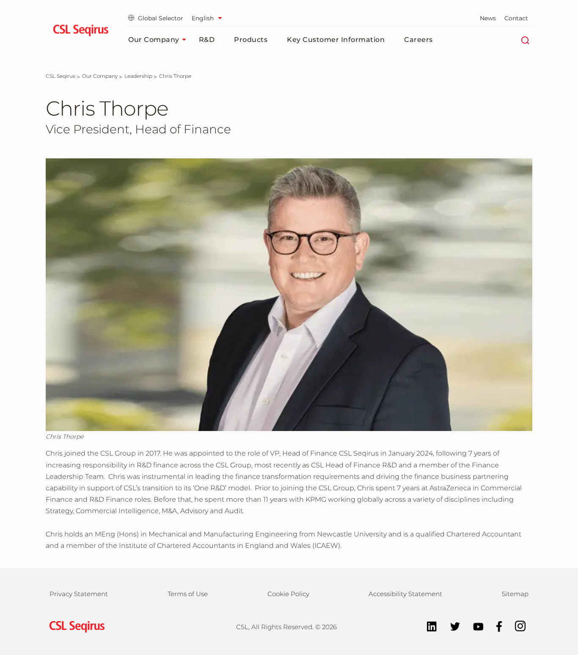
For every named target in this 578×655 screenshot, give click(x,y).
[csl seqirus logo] (75, 626)
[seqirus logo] (81, 32)
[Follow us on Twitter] (450, 626)
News (488, 18)
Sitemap (515, 594)
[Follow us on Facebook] (495, 626)
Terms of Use (188, 594)
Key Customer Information (336, 40)
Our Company (153, 40)
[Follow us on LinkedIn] (427, 626)
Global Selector (160, 18)
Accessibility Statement (405, 594)
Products (250, 40)
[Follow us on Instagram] (516, 626)
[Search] (524, 39)
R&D (207, 40)
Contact (516, 18)
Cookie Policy (288, 594)
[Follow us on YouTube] (474, 626)
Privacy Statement (79, 594)
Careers (418, 40)
